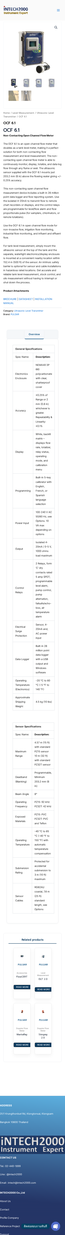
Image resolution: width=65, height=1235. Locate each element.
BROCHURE (10, 299)
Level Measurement (23, 113)
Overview (34, 334)
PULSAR (15, 314)
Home (6, 113)
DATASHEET (26, 299)
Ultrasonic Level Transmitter (28, 310)
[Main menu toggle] (58, 10)
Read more (22, 987)
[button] (56, 27)
